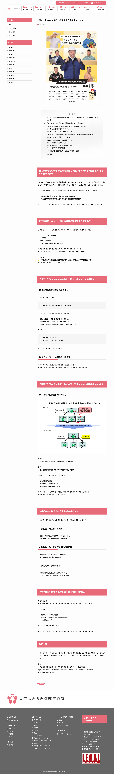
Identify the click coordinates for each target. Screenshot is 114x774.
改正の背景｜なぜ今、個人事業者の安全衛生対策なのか (65, 123)
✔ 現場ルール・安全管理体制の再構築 (61, 145)
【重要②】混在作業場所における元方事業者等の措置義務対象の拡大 (70, 134)
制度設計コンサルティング (42, 738)
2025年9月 (11, 65)
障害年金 (35, 743)
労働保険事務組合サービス (42, 746)
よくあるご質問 (63, 725)
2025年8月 (11, 68)
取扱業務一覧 (37, 720)
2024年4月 (11, 82)
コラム (59, 720)
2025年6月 (11, 72)
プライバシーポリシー (65, 734)
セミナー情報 (12, 28)
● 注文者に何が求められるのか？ (60, 129)
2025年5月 (11, 75)
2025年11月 (12, 61)
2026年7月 (11, 47)
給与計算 (35, 730)
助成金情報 (12, 32)
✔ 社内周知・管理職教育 (57, 148)
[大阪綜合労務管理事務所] (14, 9)
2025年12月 (12, 58)
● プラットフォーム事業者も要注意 (61, 131)
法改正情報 (41, 683)
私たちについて (12, 720)
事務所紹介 (11, 729)
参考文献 (50, 154)
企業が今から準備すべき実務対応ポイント (61, 140)
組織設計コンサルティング (42, 741)
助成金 (34, 733)
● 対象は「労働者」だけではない (60, 137)
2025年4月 (11, 79)
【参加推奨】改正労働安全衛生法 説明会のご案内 (63, 151)
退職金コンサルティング (41, 748)
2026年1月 (11, 54)
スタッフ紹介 (12, 736)
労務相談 (35, 723)
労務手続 (35, 725)
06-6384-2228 (91, 742)
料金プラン (11, 745)
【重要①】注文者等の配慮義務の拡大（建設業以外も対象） (67, 126)
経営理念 (10, 731)
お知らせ (11, 25)
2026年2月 (11, 51)
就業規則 (35, 728)
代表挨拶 (10, 734)
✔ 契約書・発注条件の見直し (59, 143)
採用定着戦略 (37, 736)
